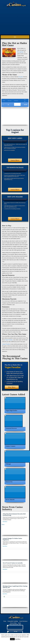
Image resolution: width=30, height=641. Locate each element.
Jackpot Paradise (6, 344)
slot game (20, 76)
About (19, 623)
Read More (17, 639)
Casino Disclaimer (23, 621)
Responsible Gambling (13, 621)
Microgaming (20, 52)
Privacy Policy (13, 623)
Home (4, 621)
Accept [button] (12, 639)
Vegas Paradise (8, 339)
